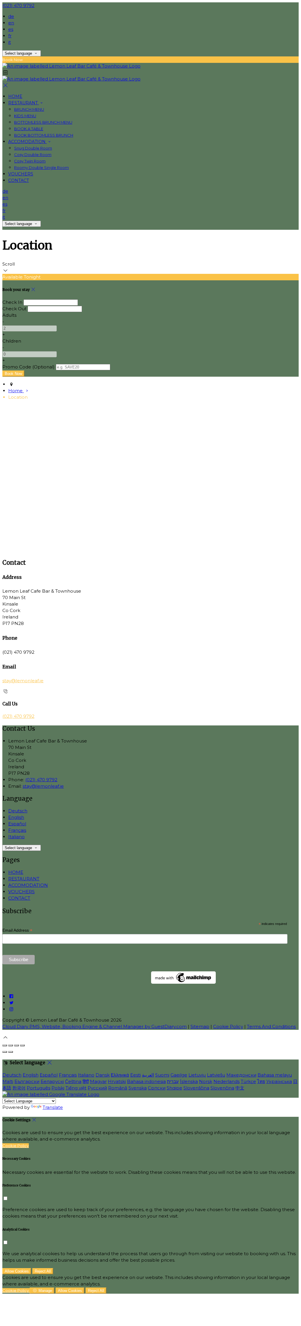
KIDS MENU (25, 115)
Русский (97, 1088)
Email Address (17, 930)
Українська (279, 1081)
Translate (53, 1107)
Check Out (14, 308)
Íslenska (189, 1081)
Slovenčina (222, 1088)
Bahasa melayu (274, 1075)
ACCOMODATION (27, 141)
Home (16, 390)
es (10, 29)
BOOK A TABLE (28, 128)
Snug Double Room (33, 148)
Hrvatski (117, 1081)
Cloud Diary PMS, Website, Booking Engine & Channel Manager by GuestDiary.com (94, 1026)
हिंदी (86, 1081)
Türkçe (248, 1081)
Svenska (137, 1088)
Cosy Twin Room (30, 161)
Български (26, 1081)
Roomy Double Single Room (41, 167)
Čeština (73, 1081)
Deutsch (17, 811)
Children (11, 341)
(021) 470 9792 (18, 5)
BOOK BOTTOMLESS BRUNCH (43, 135)
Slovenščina (196, 1088)
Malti (7, 1081)
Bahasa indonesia (146, 1081)
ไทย (261, 1081)
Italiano (16, 836)
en (11, 23)
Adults (9, 315)
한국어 (19, 1088)
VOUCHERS (20, 174)
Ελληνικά (120, 1075)
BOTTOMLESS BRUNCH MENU (43, 122)
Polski (57, 1088)
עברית (173, 1081)
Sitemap (199, 1026)
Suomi (162, 1075)
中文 (239, 1088)
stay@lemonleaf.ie (23, 680)
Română (117, 1088)
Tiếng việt (76, 1088)
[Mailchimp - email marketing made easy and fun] (183, 982)
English (16, 817)
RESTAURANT (23, 102)
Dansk (103, 1075)
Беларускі (52, 1081)
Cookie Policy (228, 1026)
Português (38, 1088)
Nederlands (226, 1081)
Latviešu (216, 1075)
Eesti (135, 1075)
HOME (15, 96)
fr (9, 35)
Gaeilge (178, 1075)
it (9, 42)
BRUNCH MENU (29, 109)
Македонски (241, 1075)
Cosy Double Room (32, 154)
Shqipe (174, 1088)
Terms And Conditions (271, 1026)
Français (17, 830)
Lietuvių (197, 1075)
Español (17, 824)
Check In (12, 302)
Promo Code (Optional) (28, 367)
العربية (148, 1075)
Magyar (98, 1081)
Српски (156, 1088)
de (11, 16)
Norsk (205, 1081)
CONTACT (18, 180)
